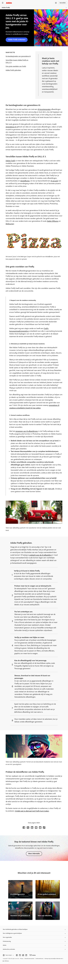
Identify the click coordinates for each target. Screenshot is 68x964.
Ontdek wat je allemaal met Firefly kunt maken (32, 811)
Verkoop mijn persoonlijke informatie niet (54, 958)
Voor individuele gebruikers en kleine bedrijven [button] (15, 929)
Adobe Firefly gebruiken (13, 70)
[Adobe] (9, 3)
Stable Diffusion (52, 221)
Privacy (21, 958)
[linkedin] (26, 955)
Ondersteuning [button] (7, 941)
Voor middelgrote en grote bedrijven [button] (12, 933)
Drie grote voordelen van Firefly (16, 66)
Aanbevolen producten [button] (9, 949)
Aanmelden (63, 3)
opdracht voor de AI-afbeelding (40, 555)
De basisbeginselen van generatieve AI (18, 56)
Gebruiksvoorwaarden (29, 958)
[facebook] (17, 955)
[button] (55, 2)
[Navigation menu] (2, 3)
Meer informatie (34, 853)
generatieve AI (11, 127)
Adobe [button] (4, 945)
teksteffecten (25, 181)
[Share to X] (28, 827)
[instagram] (20, 955)
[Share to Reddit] (40, 827)
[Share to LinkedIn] (32, 827)
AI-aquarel (54, 181)
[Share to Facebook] (24, 827)
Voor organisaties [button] (7, 937)
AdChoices (6, 961)
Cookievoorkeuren (39, 958)
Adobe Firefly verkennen (16, 40)
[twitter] (23, 955)
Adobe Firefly (6, 7)
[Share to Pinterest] (36, 827)
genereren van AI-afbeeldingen (26, 431)
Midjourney (10, 224)
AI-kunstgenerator (44, 109)
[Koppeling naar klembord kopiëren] (44, 827)
